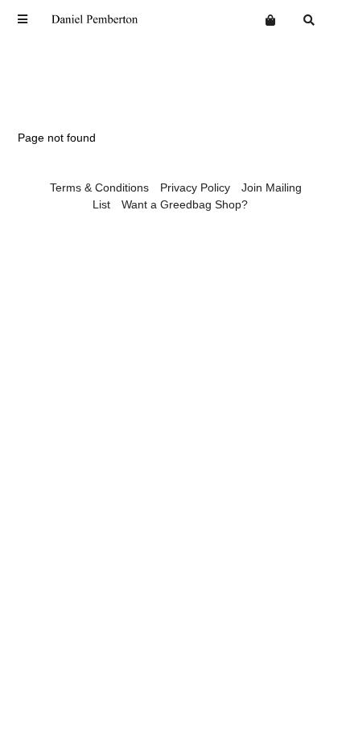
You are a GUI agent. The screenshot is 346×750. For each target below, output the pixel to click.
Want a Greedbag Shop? (185, 204)
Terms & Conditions (99, 187)
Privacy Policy (195, 187)
